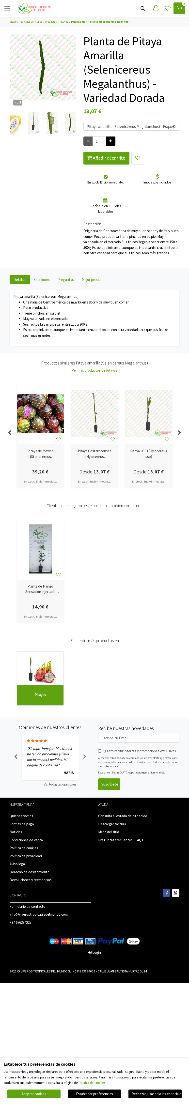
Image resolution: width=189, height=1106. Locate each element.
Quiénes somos (21, 816)
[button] (15, 123)
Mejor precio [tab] (91, 279)
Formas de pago (22, 824)
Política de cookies (24, 848)
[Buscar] (143, 8)
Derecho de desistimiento (29, 872)
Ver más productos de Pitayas (94, 370)
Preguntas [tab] (66, 279)
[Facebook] (166, 893)
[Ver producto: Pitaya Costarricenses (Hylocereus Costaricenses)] (94, 413)
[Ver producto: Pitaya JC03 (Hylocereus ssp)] (148, 413)
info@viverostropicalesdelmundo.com (39, 914)
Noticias (16, 832)
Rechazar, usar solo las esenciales (157, 1093)
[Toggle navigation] (7, 8)
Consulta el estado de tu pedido (122, 816)
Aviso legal (18, 864)
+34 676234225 (20, 922)
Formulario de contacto (27, 906)
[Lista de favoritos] (167, 8)
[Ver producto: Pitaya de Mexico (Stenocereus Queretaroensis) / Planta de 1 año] (40, 413)
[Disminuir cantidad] (88, 141)
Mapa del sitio (108, 832)
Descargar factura (112, 824)
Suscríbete (109, 784)
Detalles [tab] (20, 279)
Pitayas (40, 695)
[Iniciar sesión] (156, 8)
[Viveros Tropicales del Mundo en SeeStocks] (175, 893)
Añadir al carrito (109, 158)
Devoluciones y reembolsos (31, 880)
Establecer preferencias (94, 1093)
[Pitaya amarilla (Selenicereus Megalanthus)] (43, 69)
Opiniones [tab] (42, 279)
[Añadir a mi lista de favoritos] (137, 158)
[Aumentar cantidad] (110, 141)
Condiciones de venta (26, 840)
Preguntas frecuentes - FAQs (120, 840)
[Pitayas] (40, 668)
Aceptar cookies (34, 1093)
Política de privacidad (26, 856)
